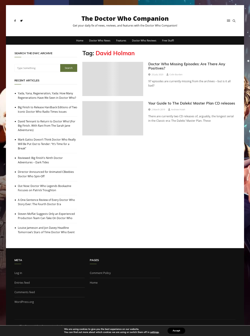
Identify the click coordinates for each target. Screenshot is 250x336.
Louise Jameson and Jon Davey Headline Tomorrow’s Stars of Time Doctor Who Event (46, 230)
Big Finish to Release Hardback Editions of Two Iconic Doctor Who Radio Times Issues (47, 109)
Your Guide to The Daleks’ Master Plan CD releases (191, 103)
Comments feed (24, 292)
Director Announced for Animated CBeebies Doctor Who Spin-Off (46, 174)
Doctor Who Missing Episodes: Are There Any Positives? (186, 66)
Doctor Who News (99, 40)
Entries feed (22, 283)
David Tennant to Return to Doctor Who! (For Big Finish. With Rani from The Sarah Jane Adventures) (46, 125)
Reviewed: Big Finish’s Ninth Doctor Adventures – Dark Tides (40, 160)
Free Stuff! (168, 40)
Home (79, 40)
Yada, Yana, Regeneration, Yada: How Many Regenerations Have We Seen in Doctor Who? (47, 95)
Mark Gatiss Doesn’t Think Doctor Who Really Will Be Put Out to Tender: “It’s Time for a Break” (47, 144)
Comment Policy (100, 273)
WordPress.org (24, 302)
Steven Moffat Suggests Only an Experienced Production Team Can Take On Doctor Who (46, 216)
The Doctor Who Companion (125, 18)
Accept (176, 330)
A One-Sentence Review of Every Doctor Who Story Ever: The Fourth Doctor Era (46, 202)
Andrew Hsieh (178, 109)
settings (154, 332)
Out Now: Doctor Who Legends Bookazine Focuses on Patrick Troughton (44, 188)
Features (121, 40)
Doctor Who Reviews (144, 40)
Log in (18, 273)
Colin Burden (175, 74)
